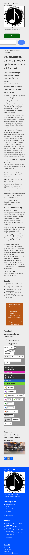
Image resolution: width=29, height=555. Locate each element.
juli (8, 350)
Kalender (7, 281)
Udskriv (7, 420)
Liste (20, 357)
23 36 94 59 (13, 275)
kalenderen (20, 110)
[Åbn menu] (14, 48)
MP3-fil (9, 511)
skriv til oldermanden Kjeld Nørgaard (12, 203)
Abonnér (7, 423)
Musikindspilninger (10, 504)
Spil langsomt (9, 285)
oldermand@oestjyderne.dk (11, 553)
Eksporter (15, 419)
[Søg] (21, 42)
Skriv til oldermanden (10, 273)
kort (14, 357)
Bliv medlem (12, 36)
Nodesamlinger (9, 515)
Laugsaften (8, 288)
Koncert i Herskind (10, 294)
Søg (7, 363)
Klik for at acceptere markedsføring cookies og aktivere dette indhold (14, 448)
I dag (13, 350)
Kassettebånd (11, 509)
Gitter (7, 357)
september (7, 353)
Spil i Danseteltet (10, 291)
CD (8, 506)
